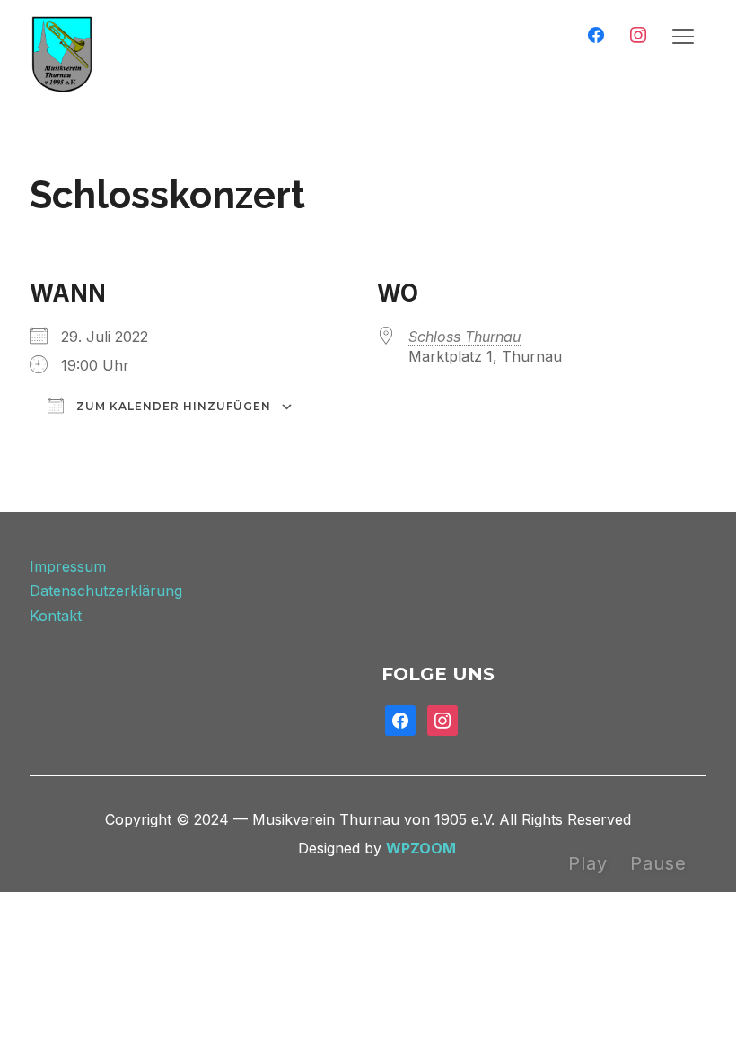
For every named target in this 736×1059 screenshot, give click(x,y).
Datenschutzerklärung (106, 591)
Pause (658, 863)
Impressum (68, 566)
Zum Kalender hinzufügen (172, 406)
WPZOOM (421, 848)
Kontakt (56, 616)
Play (588, 863)
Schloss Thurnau (464, 337)
